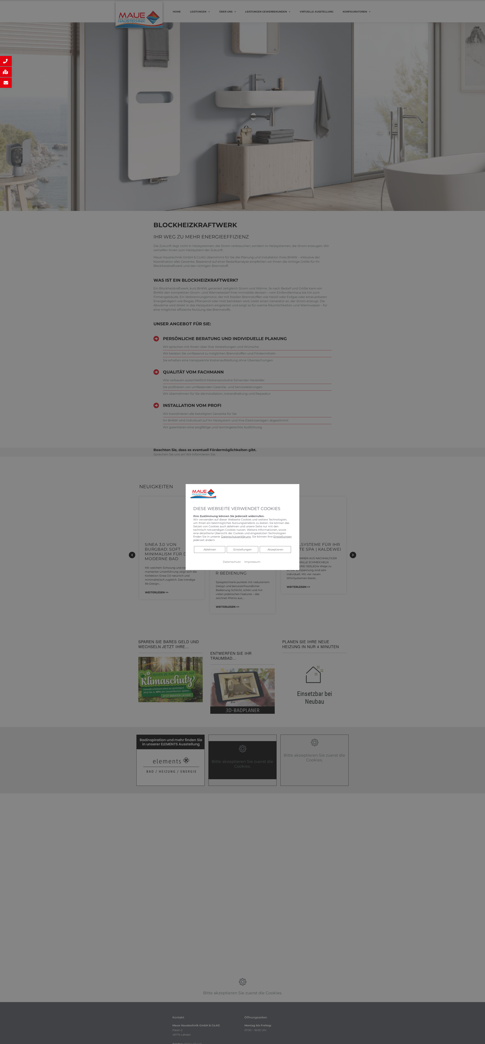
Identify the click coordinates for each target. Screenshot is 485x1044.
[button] (6, 61)
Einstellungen (242, 549)
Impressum (252, 562)
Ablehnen (209, 549)
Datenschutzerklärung (236, 536)
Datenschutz (232, 562)
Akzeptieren (275, 549)
